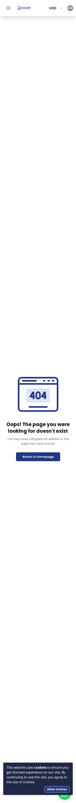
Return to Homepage (38, 457)
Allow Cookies (57, 789)
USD (53, 8)
